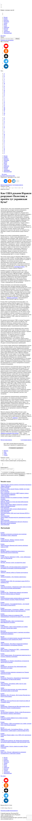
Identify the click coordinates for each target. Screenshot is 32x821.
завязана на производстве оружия (9, 433)
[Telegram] (14, 181)
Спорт (5, 26)
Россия (5, 17)
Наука (5, 24)
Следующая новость (17, 185)
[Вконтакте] (6, 68)
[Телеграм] (6, 63)
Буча (5, 452)
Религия (6, 28)
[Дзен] (6, 58)
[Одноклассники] (6, 53)
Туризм (6, 30)
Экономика (7, 31)
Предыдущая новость (6, 185)
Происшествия (8, 33)
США (5, 453)
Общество (6, 27)
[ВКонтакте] (5, 181)
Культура (6, 20)
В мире (6, 18)
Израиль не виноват (12, 297)
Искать (17, 38)
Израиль (6, 450)
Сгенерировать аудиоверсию (16, 447)
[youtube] (6, 48)
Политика (6, 21)
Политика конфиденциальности (9, 810)
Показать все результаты (7, 40)
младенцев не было (19, 266)
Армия (5, 23)
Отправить (21, 475)
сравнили (15, 417)
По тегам (3, 35)
